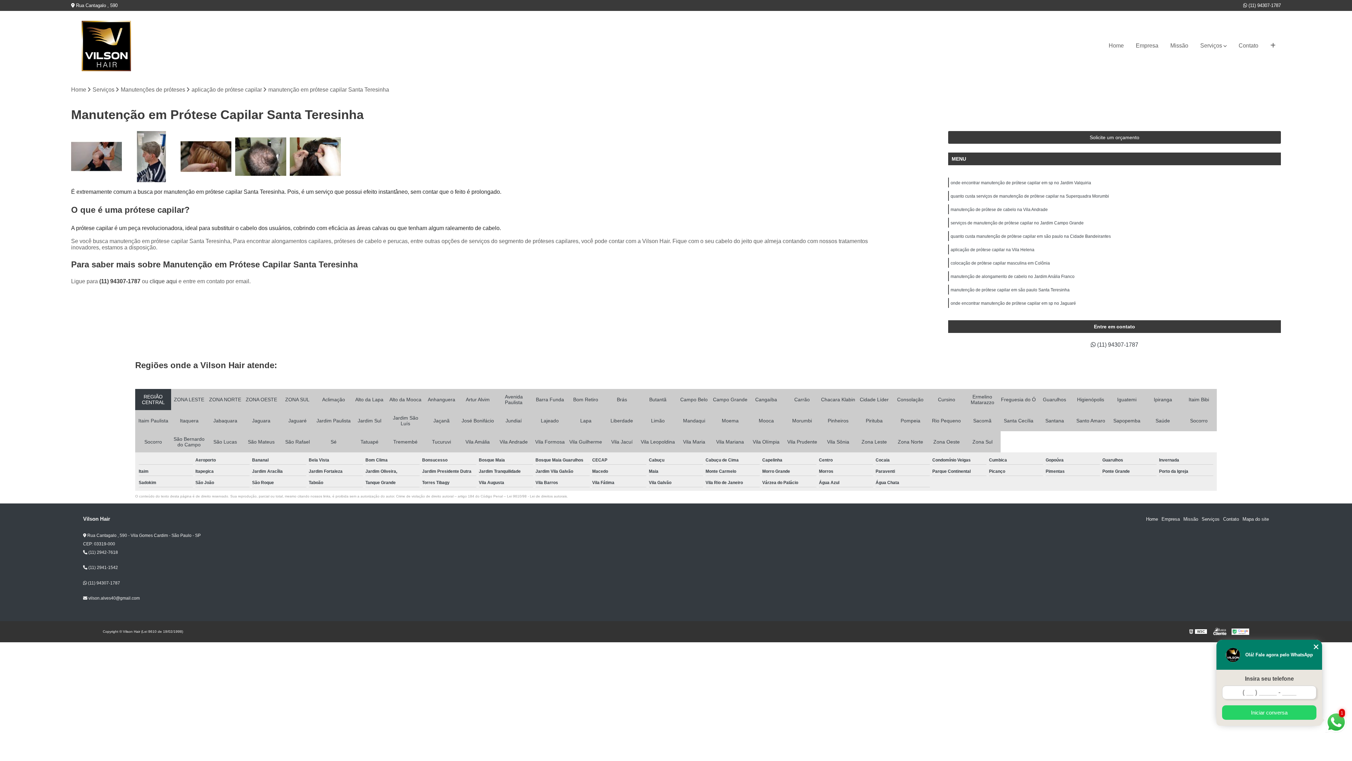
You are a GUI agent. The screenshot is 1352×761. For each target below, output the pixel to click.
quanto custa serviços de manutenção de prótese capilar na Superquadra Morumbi (1030, 196)
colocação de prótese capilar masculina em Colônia (1000, 263)
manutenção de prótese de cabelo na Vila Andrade (999, 209)
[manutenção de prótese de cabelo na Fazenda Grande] (315, 156)
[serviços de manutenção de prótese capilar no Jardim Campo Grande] (151, 156)
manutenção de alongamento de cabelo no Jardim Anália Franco (1013, 276)
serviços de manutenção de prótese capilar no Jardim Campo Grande (1017, 223)
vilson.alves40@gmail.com (113, 598)
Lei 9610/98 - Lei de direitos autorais (537, 496)
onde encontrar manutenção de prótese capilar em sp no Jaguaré (1013, 303)
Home (1116, 46)
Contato (1248, 46)
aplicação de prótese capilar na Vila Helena (992, 249)
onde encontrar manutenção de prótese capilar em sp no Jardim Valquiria (1021, 182)
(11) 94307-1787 (1264, 5)
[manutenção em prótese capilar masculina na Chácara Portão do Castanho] (260, 156)
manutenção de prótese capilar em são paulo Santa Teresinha (1010, 289)
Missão (1179, 46)
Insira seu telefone (1269, 679)
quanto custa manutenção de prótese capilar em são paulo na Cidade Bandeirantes (1031, 236)
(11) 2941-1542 (102, 567)
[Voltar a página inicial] (106, 46)
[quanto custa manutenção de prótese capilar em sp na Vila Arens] (96, 156)
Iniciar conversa (1269, 713)
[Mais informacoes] (1273, 46)
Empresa (1147, 46)
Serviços (1211, 46)
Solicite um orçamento (1114, 137)
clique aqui (163, 281)
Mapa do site (1256, 519)
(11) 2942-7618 (102, 552)
